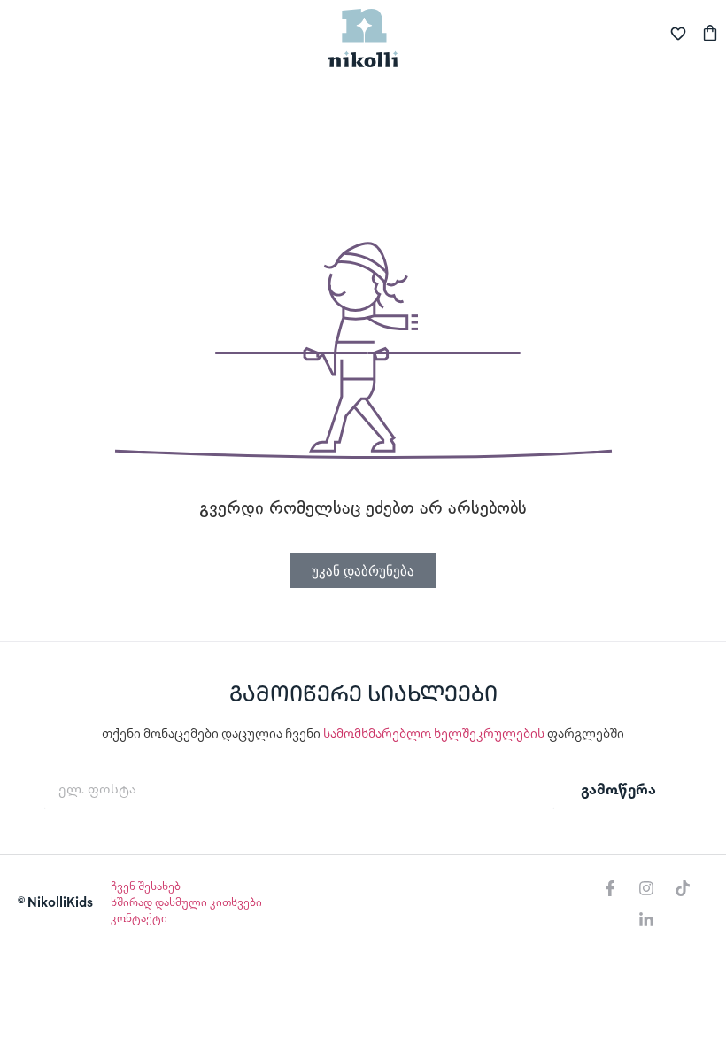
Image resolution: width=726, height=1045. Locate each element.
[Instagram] (646, 888)
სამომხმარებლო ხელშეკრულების (433, 734)
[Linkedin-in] (646, 920)
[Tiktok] (683, 888)
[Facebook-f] (610, 888)
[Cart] (710, 30)
